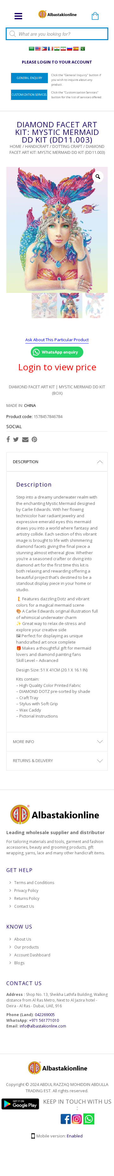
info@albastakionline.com (43, 1026)
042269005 (45, 1014)
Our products (26, 947)
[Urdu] (82, 48)
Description (25, 461)
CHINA (30, 405)
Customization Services (29, 95)
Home (16, 146)
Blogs (19, 963)
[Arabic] (31, 48)
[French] (50, 48)
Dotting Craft (67, 146)
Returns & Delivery (33, 760)
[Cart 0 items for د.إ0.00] (95, 16)
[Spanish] (76, 48)
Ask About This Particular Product (57, 339)
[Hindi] (57, 48)
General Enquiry (29, 78)
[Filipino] (44, 48)
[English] (38, 48)
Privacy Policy (26, 890)
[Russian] (69, 48)
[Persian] (63, 48)
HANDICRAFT (37, 146)
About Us (22, 939)
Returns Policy (26, 898)
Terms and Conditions (34, 882)
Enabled (75, 1136)
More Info (23, 741)
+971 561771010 (44, 1020)
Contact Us (24, 906)
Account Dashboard (32, 955)
